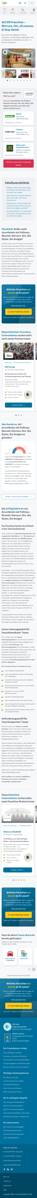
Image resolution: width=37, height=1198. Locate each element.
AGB (4, 1190)
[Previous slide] (29, 969)
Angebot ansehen (18, 405)
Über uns (6, 1177)
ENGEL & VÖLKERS (12, 832)
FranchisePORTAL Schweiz (12, 1156)
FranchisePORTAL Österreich (13, 1152)
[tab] (9, 74)
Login (32, 3)
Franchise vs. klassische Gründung (14, 1056)
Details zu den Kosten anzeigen (17, 496)
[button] (25, 3)
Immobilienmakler (25, 826)
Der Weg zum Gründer (10, 1077)
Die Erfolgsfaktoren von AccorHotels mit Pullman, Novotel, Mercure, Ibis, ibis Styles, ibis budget (19, 213)
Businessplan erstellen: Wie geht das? (16, 1117)
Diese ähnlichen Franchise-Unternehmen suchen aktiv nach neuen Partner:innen (19, 198)
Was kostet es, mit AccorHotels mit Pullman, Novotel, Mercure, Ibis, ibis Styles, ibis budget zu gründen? (19, 205)
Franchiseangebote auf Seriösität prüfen (16, 1064)
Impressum (7, 1181)
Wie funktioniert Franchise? (12, 1053)
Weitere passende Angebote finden (18, 163)
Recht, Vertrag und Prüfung (12, 1092)
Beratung (8, 363)
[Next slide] (33, 969)
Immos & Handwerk (10, 826)
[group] (9, 956)
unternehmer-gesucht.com (12, 1161)
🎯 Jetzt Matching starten (18, 312)
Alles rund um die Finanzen (12, 1088)
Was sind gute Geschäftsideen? (13, 1102)
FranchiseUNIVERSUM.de (11, 1165)
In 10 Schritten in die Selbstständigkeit (16, 1060)
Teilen (31, 46)
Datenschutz (7, 1186)
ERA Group (10, 367)
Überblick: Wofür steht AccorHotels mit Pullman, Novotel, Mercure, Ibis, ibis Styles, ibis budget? (19, 190)
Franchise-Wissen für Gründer (13, 1081)
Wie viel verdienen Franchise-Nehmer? (16, 1067)
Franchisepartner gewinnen (12, 1131)
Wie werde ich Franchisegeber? (13, 1127)
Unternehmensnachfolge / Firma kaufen (16, 1113)
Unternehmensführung (10, 1085)
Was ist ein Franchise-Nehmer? (13, 1109)
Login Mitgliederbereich (11, 1138)
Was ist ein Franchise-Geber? (13, 1106)
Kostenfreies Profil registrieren (13, 1134)
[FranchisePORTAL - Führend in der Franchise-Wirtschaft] (4, 3)
